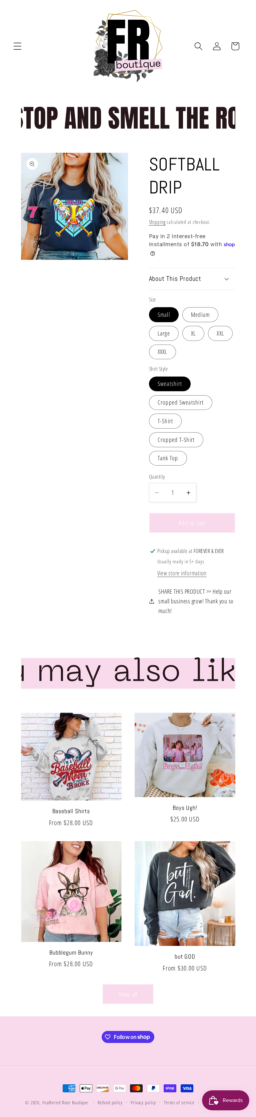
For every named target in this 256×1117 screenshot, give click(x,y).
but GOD (185, 956)
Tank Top (168, 458)
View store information (182, 573)
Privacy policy (143, 1102)
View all (128, 994)
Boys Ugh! (185, 807)
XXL (220, 333)
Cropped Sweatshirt (181, 402)
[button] (17, 46)
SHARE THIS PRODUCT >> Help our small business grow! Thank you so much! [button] (196, 600)
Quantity (157, 476)
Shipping (157, 221)
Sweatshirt (170, 384)
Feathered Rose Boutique (65, 1102)
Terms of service (179, 1102)
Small (164, 315)
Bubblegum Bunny (71, 952)
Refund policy (110, 1102)
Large (164, 333)
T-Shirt (165, 421)
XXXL (162, 352)
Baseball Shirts (71, 811)
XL (193, 333)
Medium (200, 315)
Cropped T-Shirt (176, 440)
